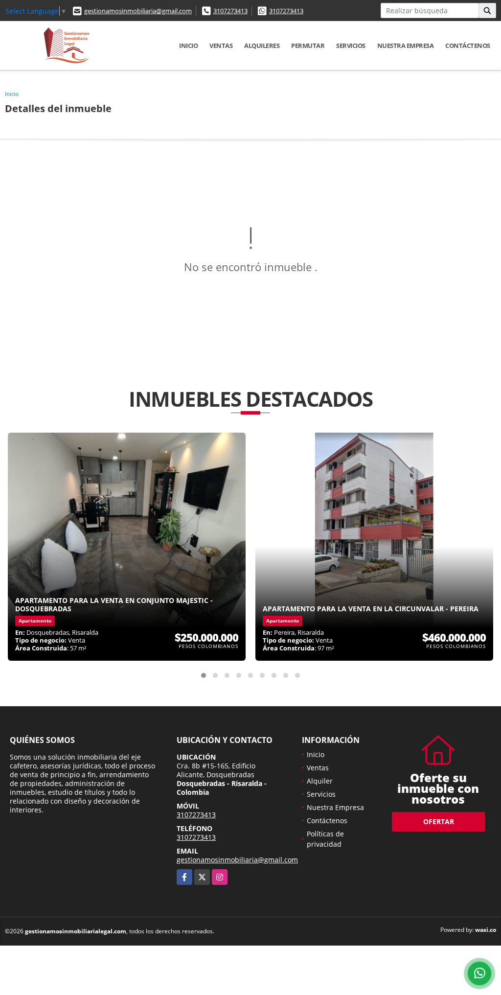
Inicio (188, 45)
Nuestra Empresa (405, 45)
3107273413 (230, 10)
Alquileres (261, 45)
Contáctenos (467, 45)
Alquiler (320, 781)
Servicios (350, 45)
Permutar (307, 45)
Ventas (220, 45)
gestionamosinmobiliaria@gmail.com (138, 10)
